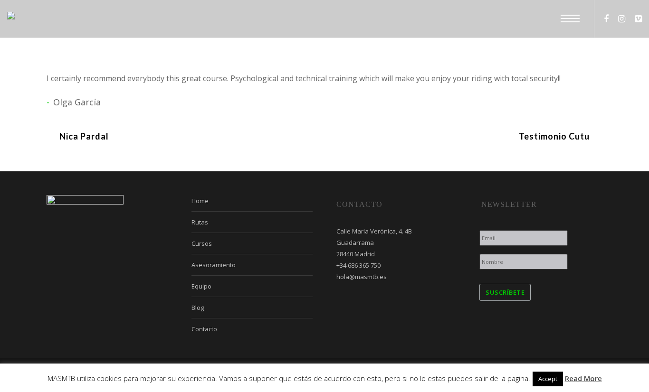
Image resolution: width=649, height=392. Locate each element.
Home (200, 200)
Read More (583, 378)
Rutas (199, 222)
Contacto (204, 329)
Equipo (201, 286)
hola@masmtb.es (361, 276)
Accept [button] (547, 378)
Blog (197, 307)
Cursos (201, 243)
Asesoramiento (213, 265)
